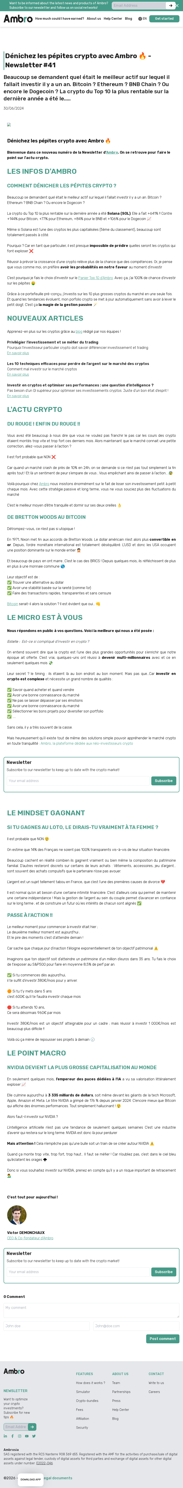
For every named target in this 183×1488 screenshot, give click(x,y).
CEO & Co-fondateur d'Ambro (30, 1238)
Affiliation (82, 1419)
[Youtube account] (27, 1436)
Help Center (120, 1410)
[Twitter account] (34, 1436)
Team (116, 1383)
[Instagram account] (19, 1436)
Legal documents (57, 1478)
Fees (79, 1410)
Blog (115, 1419)
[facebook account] (12, 1436)
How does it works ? (90, 1383)
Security (82, 1428)
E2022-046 (44, 1463)
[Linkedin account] (5, 1436)
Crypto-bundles (87, 1401)
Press (116, 1401)
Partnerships (121, 1392)
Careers (154, 1392)
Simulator (83, 1392)
